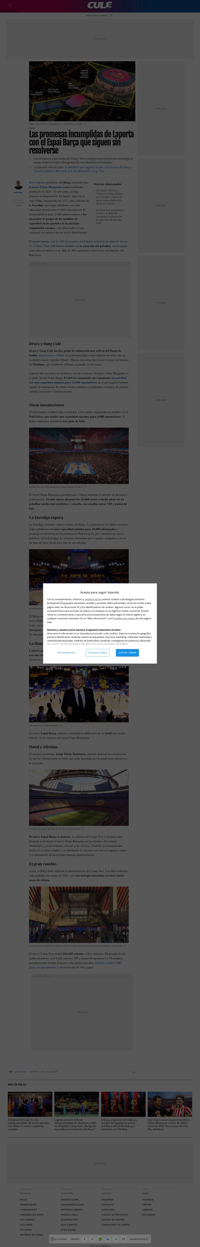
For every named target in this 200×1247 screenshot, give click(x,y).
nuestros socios (93, 599)
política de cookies (125, 618)
